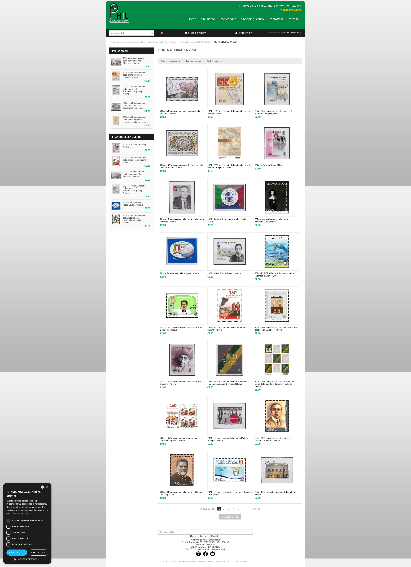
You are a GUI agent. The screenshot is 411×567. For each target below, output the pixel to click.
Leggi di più (23, 513)
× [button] (47, 487)
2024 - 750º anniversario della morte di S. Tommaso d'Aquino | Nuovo (134, 90)
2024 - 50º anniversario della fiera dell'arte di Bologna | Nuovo (227, 439)
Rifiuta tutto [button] (38, 552)
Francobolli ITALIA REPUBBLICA (194, 42)
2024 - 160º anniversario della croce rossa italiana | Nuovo (135, 160)
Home (192, 19)
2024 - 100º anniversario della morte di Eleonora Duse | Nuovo (272, 220)
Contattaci (275, 19)
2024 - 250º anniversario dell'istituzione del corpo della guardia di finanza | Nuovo (227, 382)
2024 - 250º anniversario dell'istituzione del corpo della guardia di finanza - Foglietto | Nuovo (274, 384)
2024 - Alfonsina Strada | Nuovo (269, 165)
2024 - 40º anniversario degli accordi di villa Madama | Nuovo (133, 60)
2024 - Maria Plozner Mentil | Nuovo (224, 273)
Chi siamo (208, 19)
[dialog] (27, 523)
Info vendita (228, 19)
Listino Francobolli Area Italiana (160, 42)
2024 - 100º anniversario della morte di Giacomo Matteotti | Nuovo (272, 439)
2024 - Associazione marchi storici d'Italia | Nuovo (227, 220)
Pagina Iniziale (116, 42)
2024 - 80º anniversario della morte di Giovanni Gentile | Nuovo (181, 493)
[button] (27, 559)
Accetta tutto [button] (17, 552)
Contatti (214, 536)
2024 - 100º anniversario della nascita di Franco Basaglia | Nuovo (182, 382)
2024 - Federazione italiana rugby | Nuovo (133, 203)
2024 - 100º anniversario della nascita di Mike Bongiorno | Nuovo (181, 328)
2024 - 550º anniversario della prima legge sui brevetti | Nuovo (134, 74)
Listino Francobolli (134, 42)
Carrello (293, 19)
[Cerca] (151, 33)
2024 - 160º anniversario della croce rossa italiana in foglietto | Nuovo (179, 439)
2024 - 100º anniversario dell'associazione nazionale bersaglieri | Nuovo (134, 219)
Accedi (286, 32)
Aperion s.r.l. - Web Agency (235, 561)
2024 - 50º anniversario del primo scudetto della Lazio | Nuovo (229, 493)
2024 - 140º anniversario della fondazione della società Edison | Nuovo (134, 105)
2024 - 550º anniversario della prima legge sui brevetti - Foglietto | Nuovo (135, 119)
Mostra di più (230, 516)
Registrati (295, 32)
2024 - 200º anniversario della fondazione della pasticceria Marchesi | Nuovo (276, 328)
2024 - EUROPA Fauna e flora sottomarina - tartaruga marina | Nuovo (275, 274)
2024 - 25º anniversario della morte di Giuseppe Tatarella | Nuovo (182, 220)
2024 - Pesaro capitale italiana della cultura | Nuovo (275, 493)
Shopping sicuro (252, 19)
